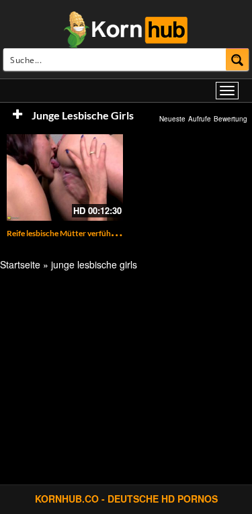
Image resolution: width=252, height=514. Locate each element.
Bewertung (230, 118)
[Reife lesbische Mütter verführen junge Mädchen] (65, 177)
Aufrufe (199, 118)
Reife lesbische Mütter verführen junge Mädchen (93, 233)
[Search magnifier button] (237, 59)
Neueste (172, 118)
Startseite (20, 264)
